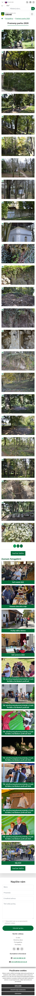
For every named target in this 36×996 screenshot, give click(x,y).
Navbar (4, 14)
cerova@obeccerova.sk (19, 962)
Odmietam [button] (18, 993)
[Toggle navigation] (32, 14)
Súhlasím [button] (18, 986)
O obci (18, 937)
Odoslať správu (18, 928)
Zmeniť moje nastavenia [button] (18, 989)
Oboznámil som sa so (16, 922)
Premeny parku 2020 (22, 19)
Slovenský (10, 2)
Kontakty (18, 944)
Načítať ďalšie (18, 553)
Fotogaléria (9, 19)
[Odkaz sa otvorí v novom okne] (27, 2)
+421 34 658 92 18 (19, 958)
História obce (18, 940)
